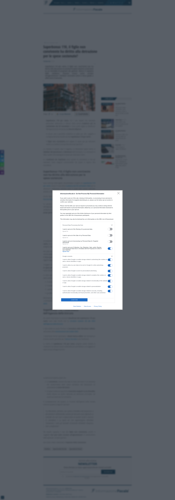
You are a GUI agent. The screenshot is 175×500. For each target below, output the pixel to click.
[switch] (110, 229)
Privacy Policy (98, 306)
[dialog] (87, 250)
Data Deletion (77, 306)
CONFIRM (74, 300)
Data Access (87, 306)
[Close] (119, 194)
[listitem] (87, 225)
